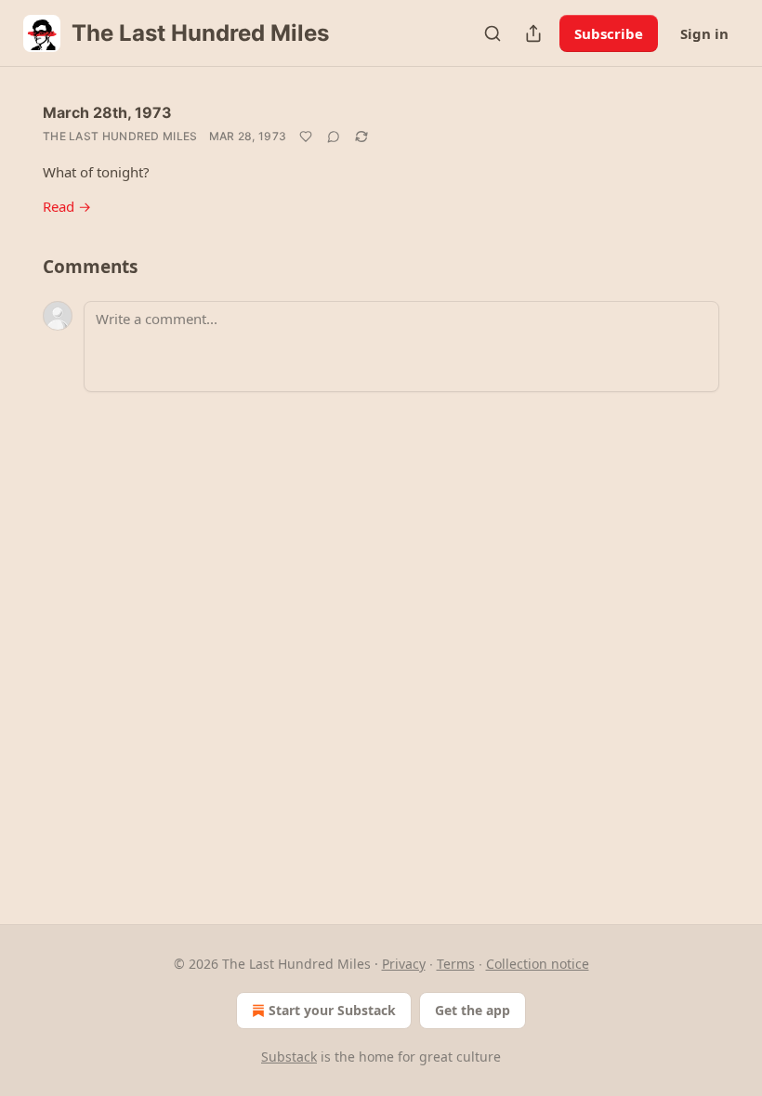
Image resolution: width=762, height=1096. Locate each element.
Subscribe (608, 33)
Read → (67, 206)
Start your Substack (332, 1010)
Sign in (704, 33)
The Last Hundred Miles (120, 136)
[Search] (492, 33)
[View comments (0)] (334, 136)
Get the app (472, 1010)
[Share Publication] (533, 33)
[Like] (306, 136)
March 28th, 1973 (107, 112)
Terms (456, 963)
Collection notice (537, 963)
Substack (289, 1056)
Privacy (404, 963)
